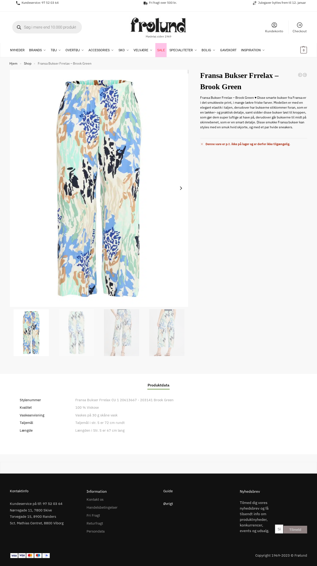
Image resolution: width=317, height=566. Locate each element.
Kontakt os (95, 499)
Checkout (300, 31)
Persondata (96, 531)
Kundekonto (274, 31)
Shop (27, 63)
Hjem (13, 63)
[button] (297, 50)
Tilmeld (295, 529)
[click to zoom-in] (99, 188)
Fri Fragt (93, 515)
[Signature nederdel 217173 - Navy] (300, 75)
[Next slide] (181, 188)
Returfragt (95, 523)
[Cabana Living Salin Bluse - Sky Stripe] (304, 75)
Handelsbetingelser (102, 507)
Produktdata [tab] (158, 385)
